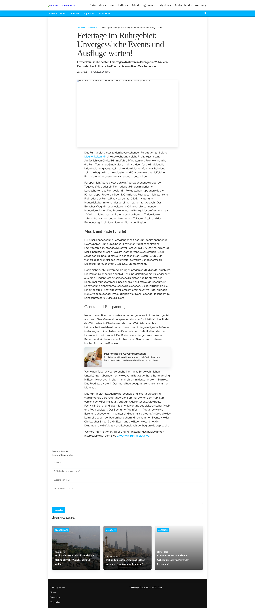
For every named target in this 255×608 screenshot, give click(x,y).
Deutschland (182, 5)
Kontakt (75, 13)
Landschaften (117, 5)
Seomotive (82, 72)
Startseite (81, 27)
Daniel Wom (145, 587)
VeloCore (158, 587)
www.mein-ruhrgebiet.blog (133, 435)
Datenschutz (105, 13)
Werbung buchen (57, 13)
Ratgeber (163, 5)
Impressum (89, 13)
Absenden (59, 510)
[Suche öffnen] (205, 13)
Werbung (200, 5)
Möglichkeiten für (95, 156)
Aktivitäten (96, 5)
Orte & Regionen (142, 5)
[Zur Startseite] (61, 5)
